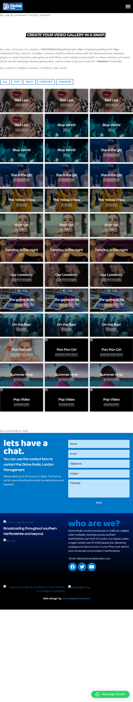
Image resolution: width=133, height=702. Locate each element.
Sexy (29, 81)
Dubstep (46, 81)
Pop (17, 81)
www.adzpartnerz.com (76, 598)
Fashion (65, 81)
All (5, 81)
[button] (128, 6)
